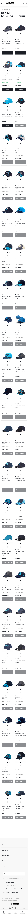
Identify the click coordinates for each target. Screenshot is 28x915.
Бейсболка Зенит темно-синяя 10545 (20, 734)
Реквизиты (5, 855)
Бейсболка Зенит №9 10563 (7, 297)
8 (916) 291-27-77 (10, 882)
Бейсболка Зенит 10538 (20, 297)
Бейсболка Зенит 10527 (7, 333)
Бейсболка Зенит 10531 (20, 406)
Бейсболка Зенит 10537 (7, 370)
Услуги (4, 860)
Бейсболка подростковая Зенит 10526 (6, 516)
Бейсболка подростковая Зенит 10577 (6, 479)
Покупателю (5, 866)
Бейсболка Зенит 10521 (20, 188)
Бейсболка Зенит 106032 (20, 661)
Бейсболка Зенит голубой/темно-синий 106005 (7, 589)
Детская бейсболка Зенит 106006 (20, 698)
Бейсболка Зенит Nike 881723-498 (7, 552)
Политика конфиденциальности (15, 878)
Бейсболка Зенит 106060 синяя (20, 807)
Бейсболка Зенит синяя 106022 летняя (20, 625)
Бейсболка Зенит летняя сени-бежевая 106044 (20, 261)
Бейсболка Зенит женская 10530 (7, 807)
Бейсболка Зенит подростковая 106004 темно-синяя (7, 625)
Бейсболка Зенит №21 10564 (7, 734)
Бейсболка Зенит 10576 (7, 443)
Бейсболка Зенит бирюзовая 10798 (7, 115)
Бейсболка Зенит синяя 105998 (20, 515)
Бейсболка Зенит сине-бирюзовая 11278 (7, 79)
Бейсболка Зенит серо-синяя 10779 (20, 370)
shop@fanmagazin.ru (12, 892)
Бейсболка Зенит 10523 (20, 151)
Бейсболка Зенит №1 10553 (7, 224)
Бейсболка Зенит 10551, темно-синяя (20, 479)
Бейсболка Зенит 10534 (20, 770)
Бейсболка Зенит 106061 (20, 78)
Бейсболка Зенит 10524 (7, 188)
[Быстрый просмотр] (7, 37)
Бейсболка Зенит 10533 (7, 406)
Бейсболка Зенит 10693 (7, 260)
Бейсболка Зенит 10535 (20, 224)
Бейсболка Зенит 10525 (7, 151)
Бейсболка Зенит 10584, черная (20, 443)
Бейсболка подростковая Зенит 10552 (19, 42)
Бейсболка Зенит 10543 (7, 698)
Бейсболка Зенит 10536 (7, 661)
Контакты (5, 850)
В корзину (7, 52)
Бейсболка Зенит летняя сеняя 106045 (7, 42)
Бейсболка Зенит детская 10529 (7, 770)
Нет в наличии (20, 125)
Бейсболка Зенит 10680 (20, 333)
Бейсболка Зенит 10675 (20, 552)
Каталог (4, 845)
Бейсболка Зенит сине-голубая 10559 (20, 589)
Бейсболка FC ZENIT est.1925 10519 (19, 115)
